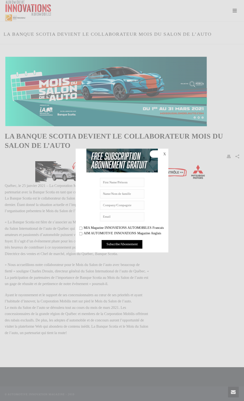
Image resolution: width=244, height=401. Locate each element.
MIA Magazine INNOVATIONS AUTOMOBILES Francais (124, 228)
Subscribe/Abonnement (122, 244)
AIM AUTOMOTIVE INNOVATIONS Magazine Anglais (122, 233)
